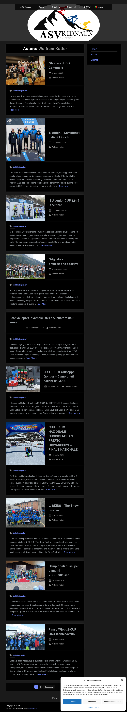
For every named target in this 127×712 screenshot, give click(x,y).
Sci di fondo (72, 6)
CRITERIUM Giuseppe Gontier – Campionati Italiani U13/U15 (59, 376)
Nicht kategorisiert (20, 90)
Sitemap (94, 59)
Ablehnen (92, 701)
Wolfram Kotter (58, 77)
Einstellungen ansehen (113, 701)
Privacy (90, 707)
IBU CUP (87, 6)
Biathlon (41, 6)
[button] (122, 680)
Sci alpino (56, 6)
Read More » (15, 110)
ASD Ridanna (25, 6)
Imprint (97, 707)
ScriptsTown (32, 709)
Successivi (49, 687)
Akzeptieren (72, 701)
